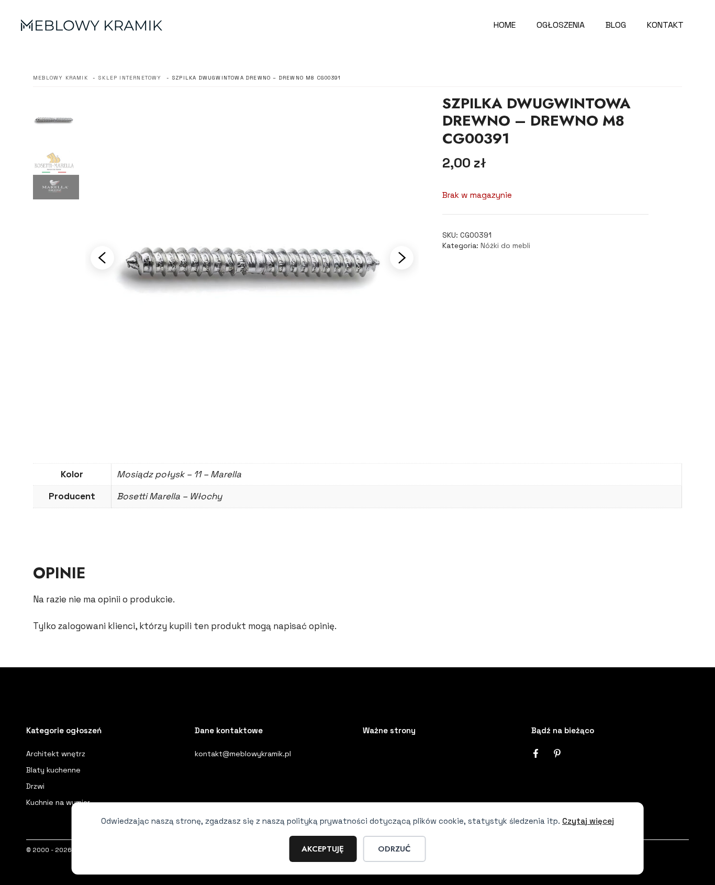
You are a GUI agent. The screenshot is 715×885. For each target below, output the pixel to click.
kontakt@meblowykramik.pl (243, 753)
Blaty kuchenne (53, 770)
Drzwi (35, 786)
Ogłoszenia (561, 24)
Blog (616, 24)
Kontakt (665, 24)
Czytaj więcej (588, 821)
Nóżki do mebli (505, 245)
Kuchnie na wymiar (58, 802)
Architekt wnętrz (55, 753)
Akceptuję (322, 849)
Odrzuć (394, 849)
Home (505, 24)
